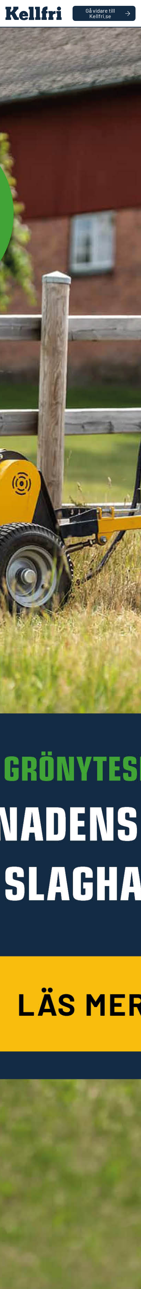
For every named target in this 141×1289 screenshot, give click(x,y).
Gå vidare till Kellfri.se (100, 13)
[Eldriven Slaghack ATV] (70, 658)
